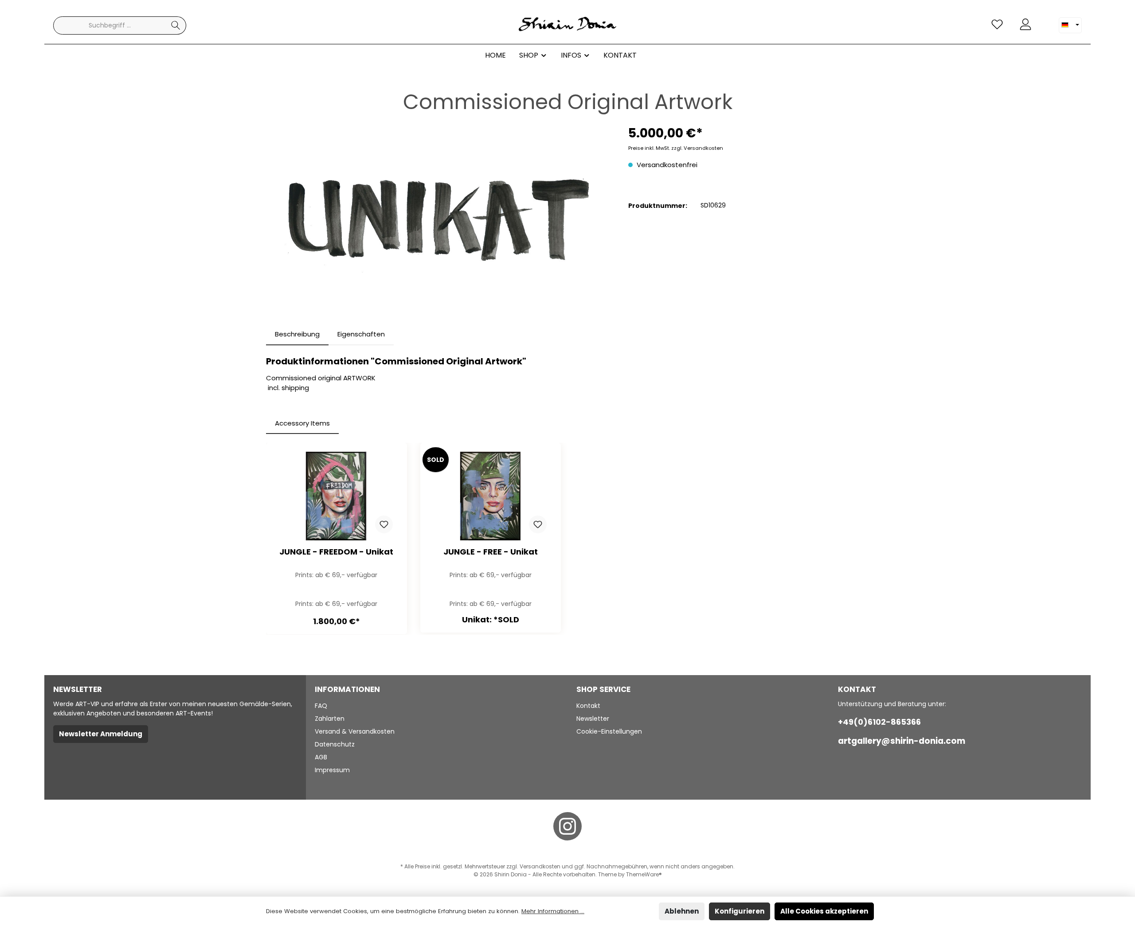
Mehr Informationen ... (552, 911)
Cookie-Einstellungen (609, 731)
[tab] (297, 334)
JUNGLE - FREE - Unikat (490, 552)
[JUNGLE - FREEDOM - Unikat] (336, 496)
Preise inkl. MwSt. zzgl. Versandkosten (675, 148)
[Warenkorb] (1045, 21)
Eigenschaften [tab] (361, 334)
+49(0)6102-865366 (879, 721)
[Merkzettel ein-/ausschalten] (384, 524)
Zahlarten (329, 718)
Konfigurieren (739, 911)
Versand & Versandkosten (355, 731)
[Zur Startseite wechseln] (567, 25)
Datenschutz (335, 744)
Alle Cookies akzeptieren (824, 911)
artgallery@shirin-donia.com (901, 741)
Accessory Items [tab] (302, 423)
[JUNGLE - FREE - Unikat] (490, 496)
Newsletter (592, 718)
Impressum (332, 770)
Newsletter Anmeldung (100, 733)
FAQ (321, 705)
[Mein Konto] (1025, 25)
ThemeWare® (644, 874)
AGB (321, 757)
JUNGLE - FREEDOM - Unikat (336, 552)
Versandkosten (540, 866)
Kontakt (588, 705)
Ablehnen (682, 911)
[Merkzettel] (997, 25)
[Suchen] (175, 25)
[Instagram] (567, 826)
